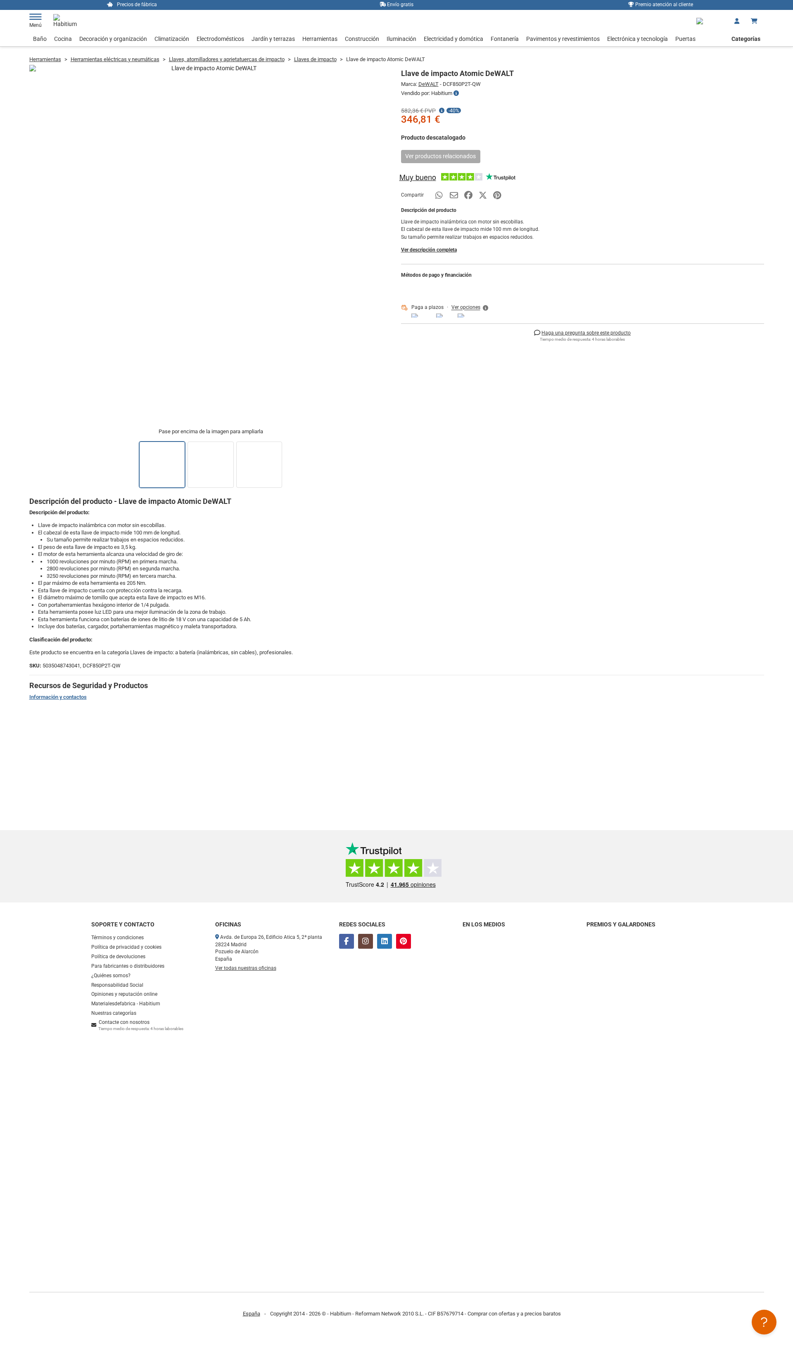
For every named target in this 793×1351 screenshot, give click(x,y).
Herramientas (319, 39)
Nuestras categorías (113, 1013)
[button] (470, 307)
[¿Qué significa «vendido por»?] (456, 93)
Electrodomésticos (220, 39)
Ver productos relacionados (440, 156)
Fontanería (505, 39)
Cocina (63, 39)
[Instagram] (365, 941)
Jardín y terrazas (273, 39)
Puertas (685, 39)
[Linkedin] (384, 941)
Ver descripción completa (429, 250)
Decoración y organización (113, 39)
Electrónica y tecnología (637, 39)
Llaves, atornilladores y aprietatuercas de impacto (227, 59)
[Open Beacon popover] (764, 1322)
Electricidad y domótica (453, 39)
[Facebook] (346, 941)
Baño (40, 39)
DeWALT (428, 84)
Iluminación (401, 39)
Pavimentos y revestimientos (563, 39)
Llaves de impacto (315, 59)
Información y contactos (58, 697)
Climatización (171, 39)
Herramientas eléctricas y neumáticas (115, 59)
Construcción (362, 39)
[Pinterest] (403, 941)
